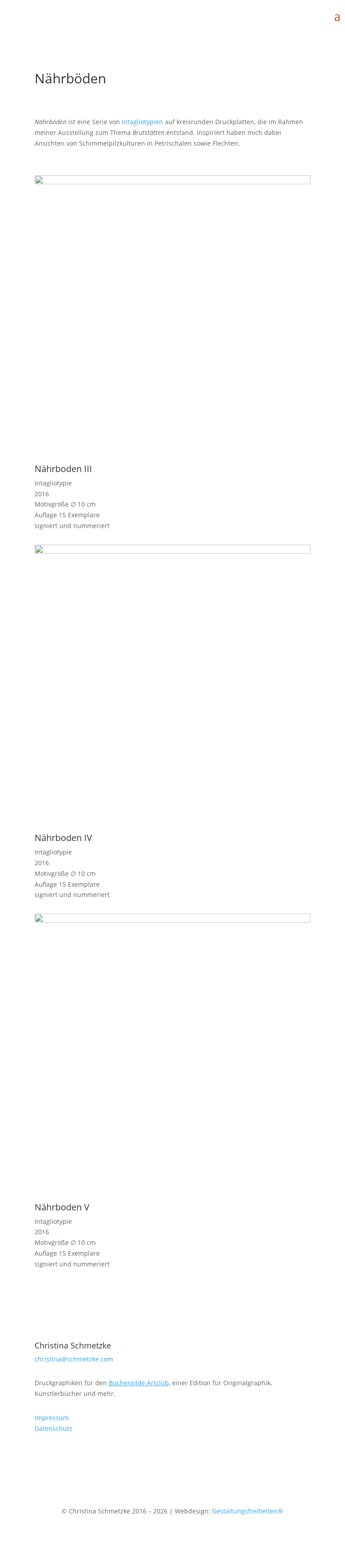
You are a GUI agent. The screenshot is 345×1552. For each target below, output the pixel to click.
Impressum (52, 1417)
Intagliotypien (142, 121)
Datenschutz (53, 1428)
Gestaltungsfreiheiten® (247, 1511)
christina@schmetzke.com (74, 1359)
